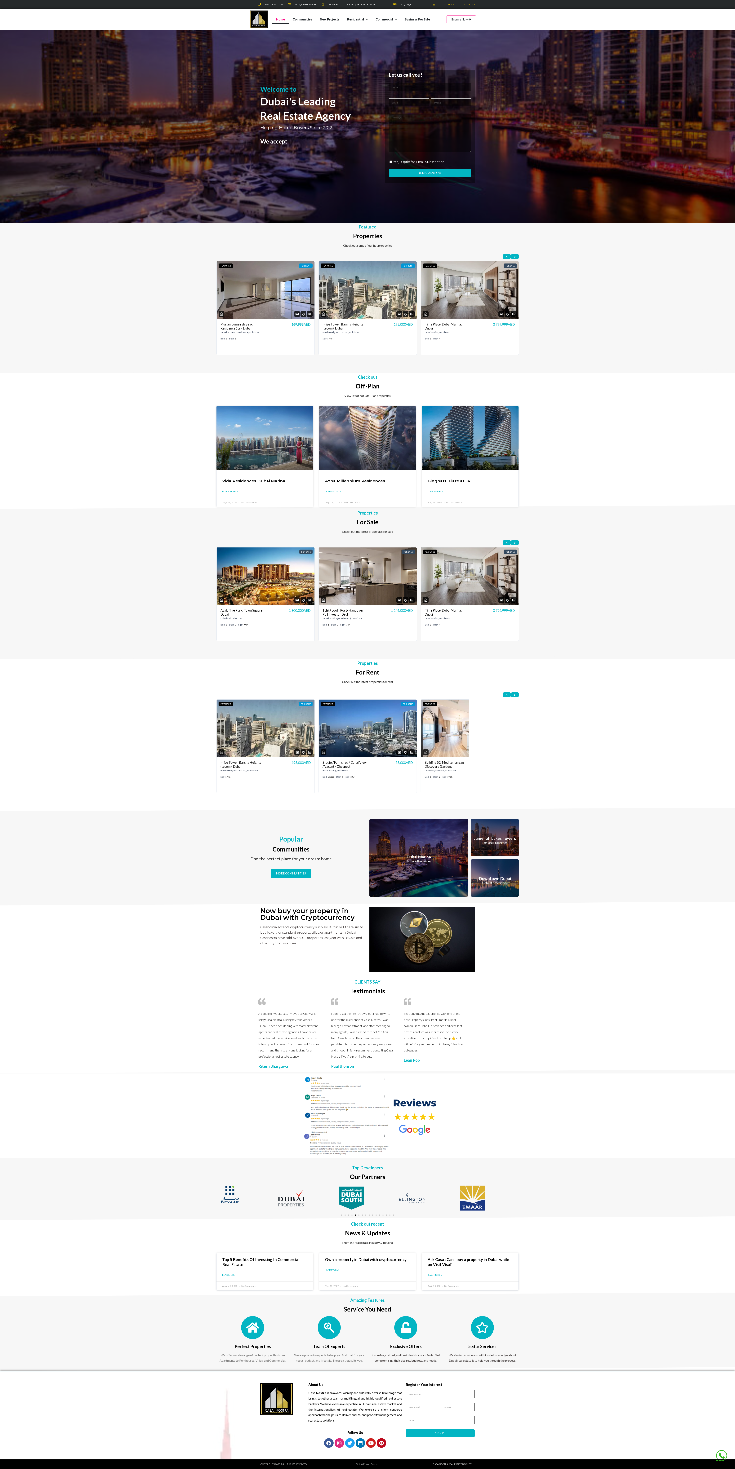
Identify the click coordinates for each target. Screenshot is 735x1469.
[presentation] (507, 256)
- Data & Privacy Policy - (366, 1464)
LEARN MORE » (230, 491)
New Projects (330, 19)
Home (280, 19)
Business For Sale (417, 19)
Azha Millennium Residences (355, 481)
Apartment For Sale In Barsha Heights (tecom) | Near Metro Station (344, 328)
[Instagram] (339, 1443)
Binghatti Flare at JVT (450, 481)
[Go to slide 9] (369, 1215)
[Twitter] (350, 1443)
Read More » (229, 1274)
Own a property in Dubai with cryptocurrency (366, 1259)
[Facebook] (329, 1443)
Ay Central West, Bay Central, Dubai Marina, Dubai (241, 764)
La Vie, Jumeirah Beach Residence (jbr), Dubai (339, 764)
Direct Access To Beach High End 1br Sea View (445, 764)
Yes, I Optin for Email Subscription (418, 162)
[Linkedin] (360, 1443)
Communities (302, 19)
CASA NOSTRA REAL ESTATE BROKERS (452, 1464)
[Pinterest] (381, 1443)
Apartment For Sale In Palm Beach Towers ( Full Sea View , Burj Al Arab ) (446, 614)
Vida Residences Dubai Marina (253, 481)
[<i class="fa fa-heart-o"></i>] (303, 314)
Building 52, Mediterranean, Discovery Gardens (444, 326)
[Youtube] (371, 1443)
